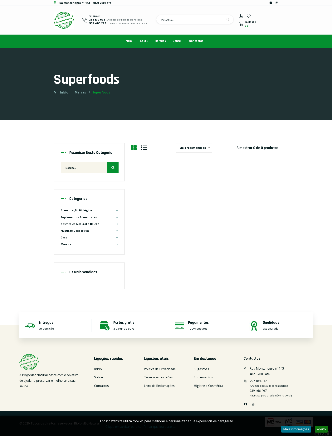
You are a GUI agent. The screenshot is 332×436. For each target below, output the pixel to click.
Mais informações (296, 429)
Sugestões (201, 369)
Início (128, 41)
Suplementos (203, 377)
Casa (64, 237)
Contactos (196, 41)
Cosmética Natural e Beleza (80, 224)
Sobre (177, 41)
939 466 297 (97, 23)
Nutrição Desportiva (75, 230)
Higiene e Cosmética (208, 386)
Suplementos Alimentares (79, 217)
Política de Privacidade (160, 369)
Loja (143, 41)
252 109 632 (97, 20)
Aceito (321, 429)
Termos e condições (158, 377)
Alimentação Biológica (76, 210)
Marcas (159, 41)
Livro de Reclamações (159, 386)
